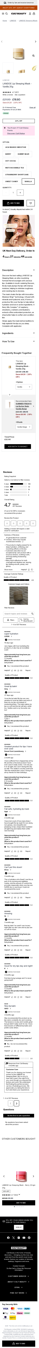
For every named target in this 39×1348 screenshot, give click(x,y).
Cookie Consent (18, 1266)
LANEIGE (13, 21)
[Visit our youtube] (24, 1237)
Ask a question (20, 95)
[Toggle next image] (35, 41)
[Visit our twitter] (13, 1237)
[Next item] (33, 1176)
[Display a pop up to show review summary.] (19, 1195)
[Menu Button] (2, 13)
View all (32, 107)
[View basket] (34, 13)
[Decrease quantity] (6, 193)
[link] (30, 13)
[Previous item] (4, 1176)
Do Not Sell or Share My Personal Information (19, 1269)
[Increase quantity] (20, 193)
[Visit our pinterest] (29, 1237)
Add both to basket (18, 446)
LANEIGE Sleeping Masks (28, 21)
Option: (6, 142)
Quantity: (7, 187)
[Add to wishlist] (31, 203)
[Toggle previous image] (1, 41)
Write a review (8, 95)
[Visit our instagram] (18, 1237)
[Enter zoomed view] (33, 56)
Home (5, 21)
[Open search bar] (6, 13)
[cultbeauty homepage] (19, 13)
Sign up (19, 1227)
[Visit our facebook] (8, 1237)
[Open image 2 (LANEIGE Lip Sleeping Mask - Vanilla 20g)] (21, 68)
